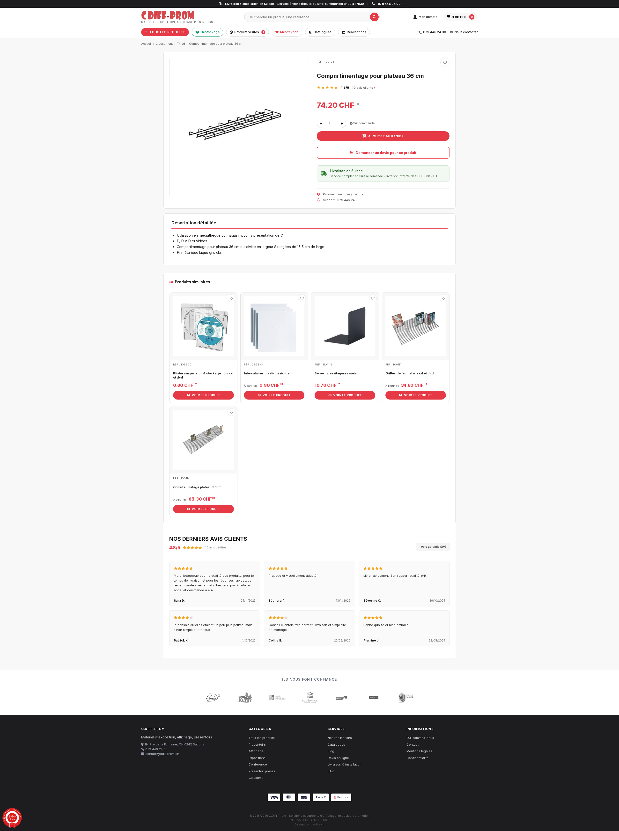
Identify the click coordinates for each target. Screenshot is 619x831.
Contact (412, 744)
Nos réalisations (340, 738)
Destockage (210, 32)
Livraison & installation (344, 764)
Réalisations (356, 32)
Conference (258, 764)
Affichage (256, 751)
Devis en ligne (338, 758)
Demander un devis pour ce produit (386, 153)
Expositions (257, 758)
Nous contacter (466, 32)
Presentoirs (257, 744)
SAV (331, 771)
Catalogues (322, 32)
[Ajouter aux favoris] (445, 62)
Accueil (146, 43)
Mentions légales (419, 751)
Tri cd (181, 43)
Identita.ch (317, 824)
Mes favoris (289, 32)
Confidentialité (417, 758)
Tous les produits (262, 738)
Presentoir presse (262, 771)
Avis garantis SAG (433, 546)
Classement (164, 43)
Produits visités (249, 32)
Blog (331, 751)
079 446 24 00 (434, 32)
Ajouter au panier (386, 136)
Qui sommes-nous (420, 738)
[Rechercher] (374, 17)
